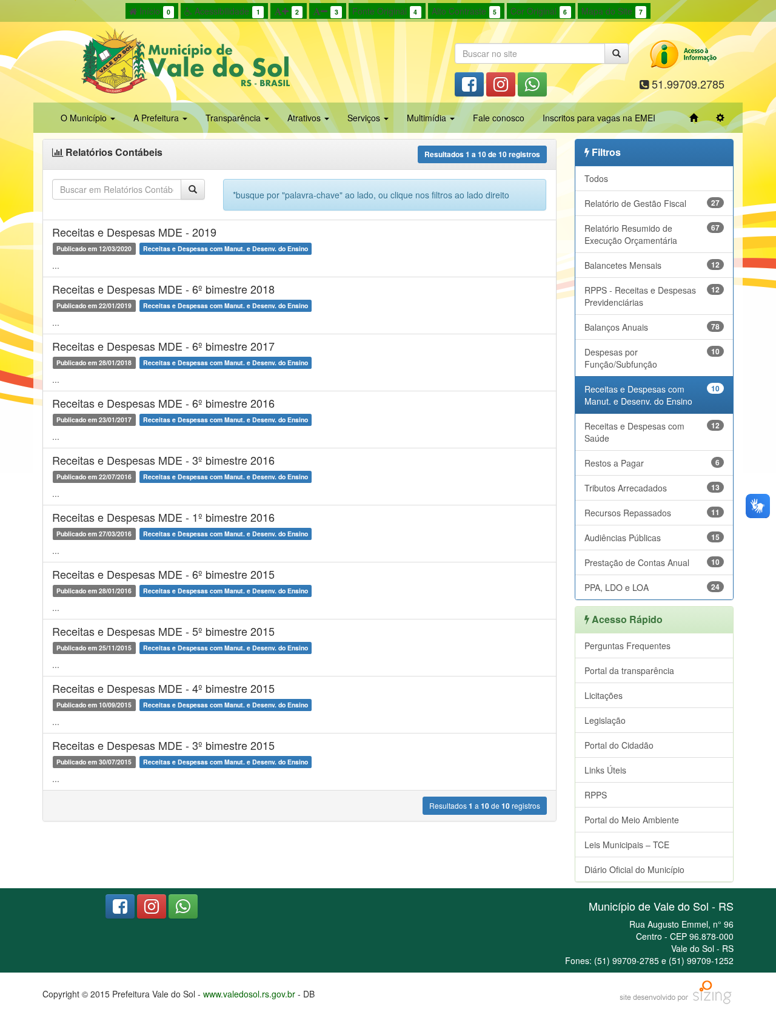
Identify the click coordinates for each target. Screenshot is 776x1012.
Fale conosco (498, 118)
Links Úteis (605, 770)
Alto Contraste (464, 11)
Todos (596, 178)
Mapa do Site (612, 11)
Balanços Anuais (652, 327)
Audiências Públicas (652, 537)
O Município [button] (85, 118)
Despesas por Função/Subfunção (652, 358)
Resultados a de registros (482, 154)
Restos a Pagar (652, 463)
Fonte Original (384, 11)
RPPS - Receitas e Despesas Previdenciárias (652, 296)
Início (153, 11)
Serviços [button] (365, 118)
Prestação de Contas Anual (652, 562)
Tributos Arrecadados (652, 488)
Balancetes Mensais (652, 265)
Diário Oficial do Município (634, 869)
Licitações (603, 695)
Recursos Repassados (652, 513)
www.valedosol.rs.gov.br (249, 994)
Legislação (605, 720)
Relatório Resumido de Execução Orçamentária (652, 234)
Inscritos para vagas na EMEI (599, 118)
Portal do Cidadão (619, 745)
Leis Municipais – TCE (626, 844)
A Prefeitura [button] (157, 118)
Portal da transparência (629, 670)
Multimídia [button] (428, 118)
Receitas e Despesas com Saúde (652, 432)
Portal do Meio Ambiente (631, 820)
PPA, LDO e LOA (652, 587)
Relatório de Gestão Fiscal (652, 203)
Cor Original (538, 11)
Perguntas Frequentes (627, 645)
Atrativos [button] (305, 118)
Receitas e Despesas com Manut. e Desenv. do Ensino (652, 395)
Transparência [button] (234, 118)
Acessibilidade (225, 11)
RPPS (595, 795)
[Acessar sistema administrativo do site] (720, 118)
